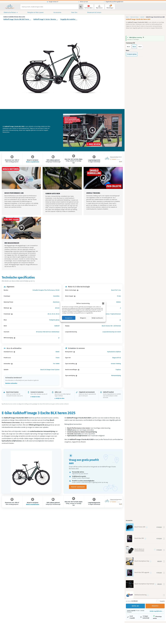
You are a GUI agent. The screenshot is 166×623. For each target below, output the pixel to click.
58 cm (57, 314)
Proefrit (155, 606)
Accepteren (68, 318)
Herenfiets (56, 296)
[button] (103, 303)
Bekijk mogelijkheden (32, 162)
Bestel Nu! (135, 606)
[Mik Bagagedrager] (21, 228)
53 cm (53, 314)
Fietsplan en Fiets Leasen (35, 12)
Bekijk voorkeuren (97, 318)
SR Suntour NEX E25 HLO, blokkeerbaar (47, 332)
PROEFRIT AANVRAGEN (78, 487)
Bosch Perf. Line (116, 290)
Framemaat (130, 43)
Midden (118, 302)
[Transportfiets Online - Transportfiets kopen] (9, 7)
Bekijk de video (36, 396)
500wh (57, 351)
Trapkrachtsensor (115, 314)
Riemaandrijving (116, 375)
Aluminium (56, 302)
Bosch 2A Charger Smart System (49, 369)
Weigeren (83, 318)
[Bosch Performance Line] (21, 178)
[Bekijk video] (92, 130)
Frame (57, 357)
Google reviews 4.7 (52, 1)
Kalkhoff (56, 326)
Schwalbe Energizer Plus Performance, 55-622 (46, 290)
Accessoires (57, 12)
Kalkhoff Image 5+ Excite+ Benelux (45, 19)
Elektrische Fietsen (10, 12)
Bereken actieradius (11, 383)
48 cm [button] (128, 46)
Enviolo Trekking (116, 363)
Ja (58, 338)
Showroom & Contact (94, 12)
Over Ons (74, 12)
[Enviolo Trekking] (103, 178)
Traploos (118, 369)
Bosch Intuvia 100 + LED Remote (111, 326)
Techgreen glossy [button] (131, 54)
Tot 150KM (56, 363)
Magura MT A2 (116, 357)
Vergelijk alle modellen (68, 19)
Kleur (127, 50)
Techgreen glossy (54, 320)
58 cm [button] (140, 46)
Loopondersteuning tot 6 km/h (111, 332)
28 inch (57, 308)
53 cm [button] (134, 46)
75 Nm (119, 296)
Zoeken (81, 6)
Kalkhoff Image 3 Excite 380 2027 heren (17, 19)
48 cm (49, 314)
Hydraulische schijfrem (114, 351)
